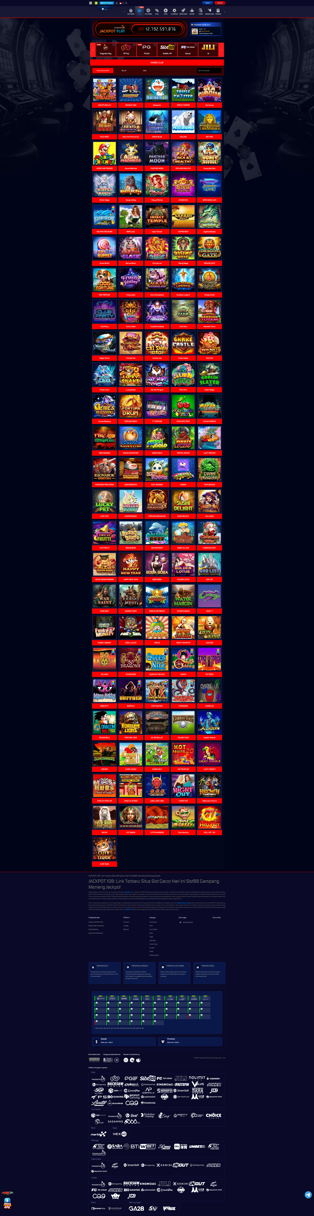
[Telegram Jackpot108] (308, 1195)
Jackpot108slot (188, 922)
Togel (166, 14)
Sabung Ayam (209, 14)
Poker (201, 14)
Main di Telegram (108, 3)
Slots (139, 14)
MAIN (211, 90)
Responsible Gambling (96, 926)
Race (157, 14)
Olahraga (174, 14)
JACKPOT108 (129, 909)
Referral (126, 929)
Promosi (218, 14)
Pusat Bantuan (93, 929)
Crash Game (183, 14)
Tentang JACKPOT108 (96, 922)
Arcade (192, 14)
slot (156, 899)
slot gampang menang (183, 903)
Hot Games (130, 14)
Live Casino (148, 14)
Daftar (219, 3)
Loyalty (125, 926)
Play (121, 31)
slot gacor (127, 892)
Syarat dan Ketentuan (96, 933)
